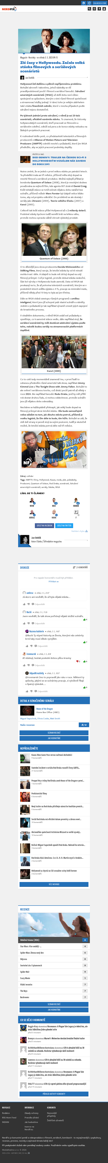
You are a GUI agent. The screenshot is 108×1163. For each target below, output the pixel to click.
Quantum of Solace (39, 483)
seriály (44, 487)
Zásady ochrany (31, 1112)
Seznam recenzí (54, 732)
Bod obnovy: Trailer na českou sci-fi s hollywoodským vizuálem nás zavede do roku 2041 (59, 161)
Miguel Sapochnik (28, 718)
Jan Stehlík (29, 77)
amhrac (30, 593)
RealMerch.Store (100, 3)
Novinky (32, 57)
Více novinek (54, 884)
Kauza (52, 479)
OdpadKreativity (36, 673)
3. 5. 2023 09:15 (47, 57)
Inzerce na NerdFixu (29, 1128)
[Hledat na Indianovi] (89, 9)
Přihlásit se (54, 581)
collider (30, 476)
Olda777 (31, 1084)
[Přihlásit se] (104, 9)
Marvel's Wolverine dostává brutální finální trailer (64, 1038)
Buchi (29, 612)
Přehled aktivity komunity (54, 1094)
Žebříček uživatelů (55, 1120)
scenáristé (64, 483)
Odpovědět (40, 604)
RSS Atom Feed (9, 1117)
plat (64, 479)
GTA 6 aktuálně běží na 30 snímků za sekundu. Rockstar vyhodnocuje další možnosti (56, 1049)
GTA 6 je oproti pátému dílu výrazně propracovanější (65, 1084)
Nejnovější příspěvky (52, 1114)
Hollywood (44, 479)
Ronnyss (31, 1038)
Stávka (51, 487)
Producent (25, 483)
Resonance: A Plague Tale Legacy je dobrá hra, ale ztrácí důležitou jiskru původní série (58, 1028)
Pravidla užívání (32, 1117)
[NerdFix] (9, 8)
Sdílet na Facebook (44, 525)
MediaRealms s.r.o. (10, 1149)
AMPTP (29, 479)
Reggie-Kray (33, 1026)
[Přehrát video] (54, 450)
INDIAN (5, 1122)
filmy (36, 479)
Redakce (6, 1112)
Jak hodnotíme (54, 738)
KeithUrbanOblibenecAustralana (41, 1047)
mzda (59, 479)
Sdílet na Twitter (64, 525)
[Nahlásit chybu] (29, 1153)
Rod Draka (54, 483)
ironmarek (31, 654)
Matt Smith (55, 718)
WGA (57, 487)
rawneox (31, 1059)
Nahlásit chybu (78, 531)
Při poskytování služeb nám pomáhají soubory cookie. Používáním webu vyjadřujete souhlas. (43, 1145)
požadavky (71, 479)
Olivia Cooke (43, 718)
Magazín (23, 57)
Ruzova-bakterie (36, 631)
